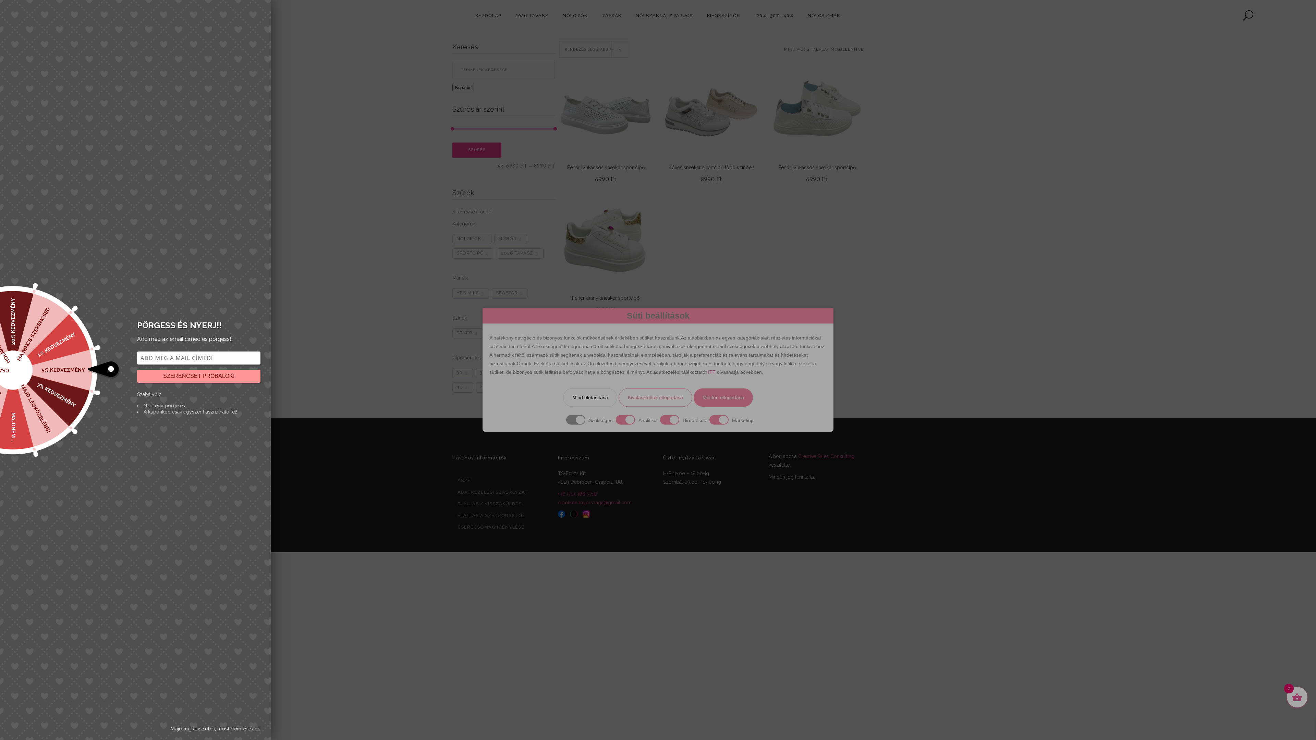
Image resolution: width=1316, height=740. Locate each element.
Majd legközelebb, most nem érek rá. (215, 729)
